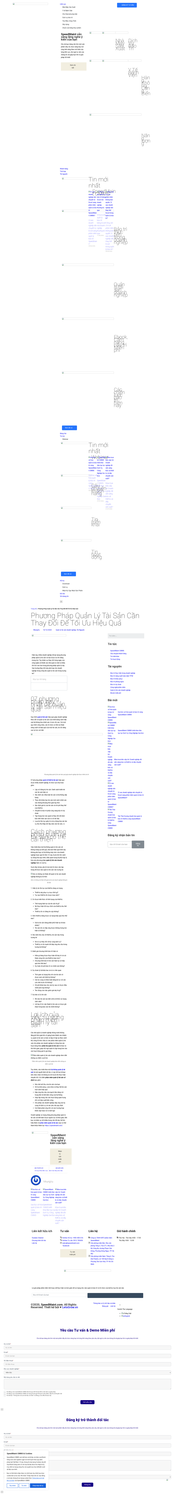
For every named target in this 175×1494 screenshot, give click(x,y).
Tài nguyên (63, 174)
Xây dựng (65, 24)
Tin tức (62, 436)
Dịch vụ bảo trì (67, 17)
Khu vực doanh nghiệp (11, 1369)
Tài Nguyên (80, 630)
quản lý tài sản (42, 717)
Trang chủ (34, 609)
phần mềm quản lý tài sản (49, 1123)
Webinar (65, 439)
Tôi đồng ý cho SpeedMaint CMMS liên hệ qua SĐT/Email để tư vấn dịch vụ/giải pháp (31, 1392)
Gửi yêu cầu (87, 1402)
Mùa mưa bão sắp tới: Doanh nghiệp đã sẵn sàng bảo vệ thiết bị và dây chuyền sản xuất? (60, 1215)
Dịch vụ (65, 587)
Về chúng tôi (64, 596)
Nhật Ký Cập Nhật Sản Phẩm (72, 591)
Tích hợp (63, 171)
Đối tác (62, 594)
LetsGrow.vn (70, 1307)
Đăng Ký (87, 1484)
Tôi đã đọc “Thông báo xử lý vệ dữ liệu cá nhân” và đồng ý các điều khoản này (28, 1395)
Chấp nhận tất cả (38, 1485)
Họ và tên (7, 1344)
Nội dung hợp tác (9, 1458)
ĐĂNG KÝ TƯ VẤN (127, 5)
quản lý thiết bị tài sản (50, 780)
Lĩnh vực (63, 4)
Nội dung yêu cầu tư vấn (12, 1377)
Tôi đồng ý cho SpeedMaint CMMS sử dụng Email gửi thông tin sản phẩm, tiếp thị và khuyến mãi (34, 1393)
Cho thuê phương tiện (69, 14)
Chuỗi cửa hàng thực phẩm (71, 28)
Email (6, 1352)
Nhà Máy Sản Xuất (68, 7)
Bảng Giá (63, 433)
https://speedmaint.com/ (54, 1125)
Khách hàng (64, 169)
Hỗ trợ (62, 581)
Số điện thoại (8, 1361)
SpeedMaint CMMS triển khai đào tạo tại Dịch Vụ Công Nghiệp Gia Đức (49, 1210)
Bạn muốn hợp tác (10, 1473)
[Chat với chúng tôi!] (169, 1482)
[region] (26, 1470)
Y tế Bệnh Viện (67, 11)
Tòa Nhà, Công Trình (69, 21)
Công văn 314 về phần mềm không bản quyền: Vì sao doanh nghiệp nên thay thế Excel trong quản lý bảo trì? (110, 236)
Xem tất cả (69, 428)
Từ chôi (24, 1485)
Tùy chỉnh (12, 1485)
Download (65, 584)
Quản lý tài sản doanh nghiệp (66, 630)
